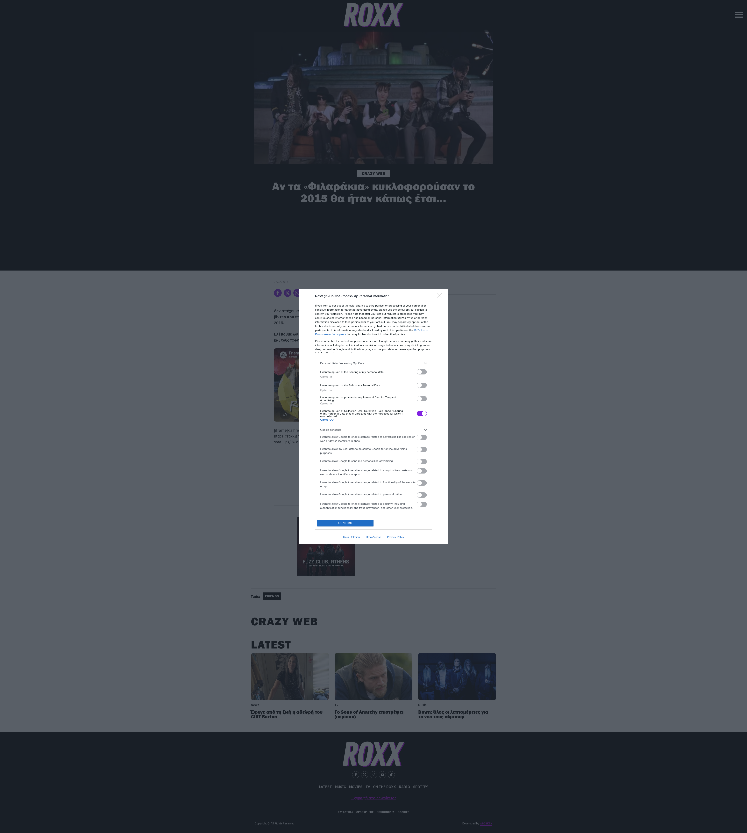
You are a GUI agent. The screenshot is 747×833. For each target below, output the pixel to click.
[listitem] (373, 363)
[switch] (422, 371)
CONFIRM (345, 523)
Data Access (373, 537)
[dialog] (373, 416)
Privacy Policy (395, 537)
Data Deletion (351, 537)
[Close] (441, 296)
